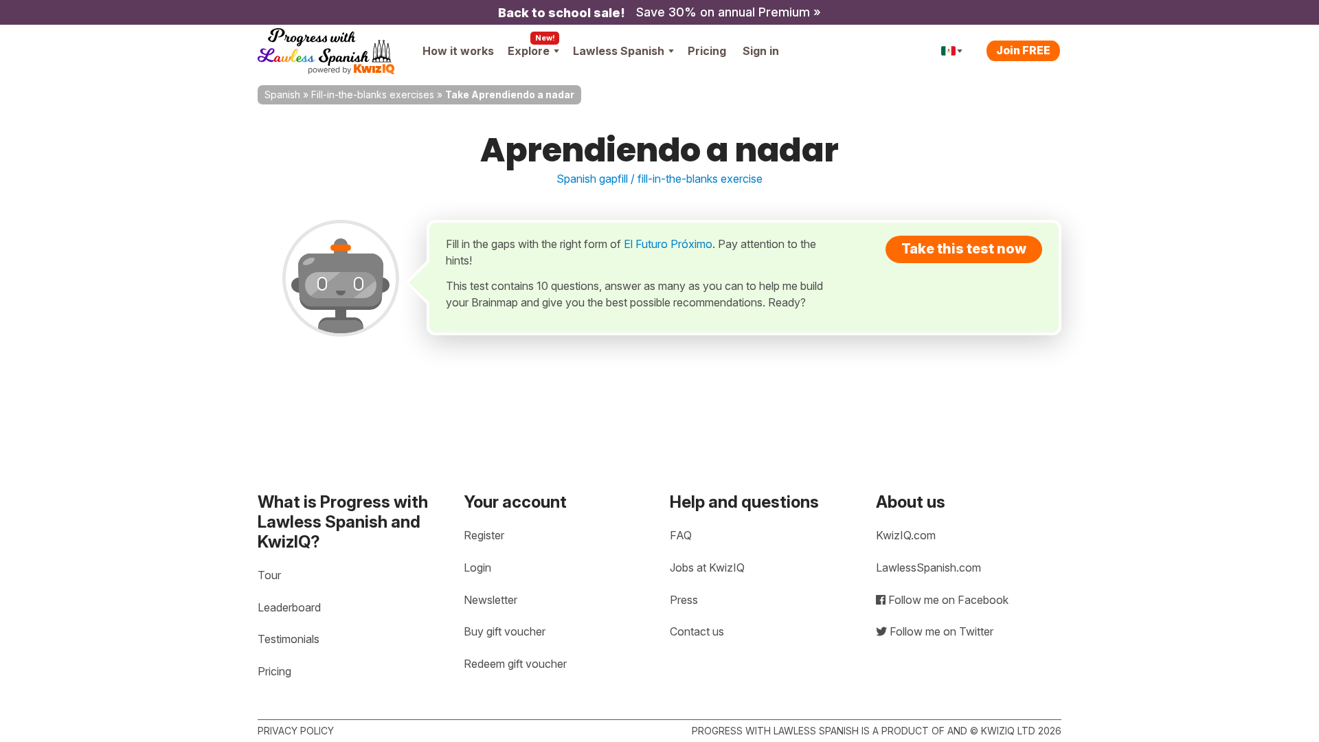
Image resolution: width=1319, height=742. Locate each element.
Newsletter (490, 600)
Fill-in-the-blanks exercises (372, 94)
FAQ (681, 535)
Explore (529, 51)
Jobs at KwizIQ (707, 567)
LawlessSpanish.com (928, 567)
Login (477, 567)
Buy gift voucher (504, 631)
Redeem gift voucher (515, 664)
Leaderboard (289, 607)
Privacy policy (296, 731)
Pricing (707, 51)
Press (684, 600)
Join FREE (1023, 50)
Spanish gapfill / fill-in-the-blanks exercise (659, 179)
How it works (458, 51)
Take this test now (963, 248)
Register (484, 535)
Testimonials (288, 639)
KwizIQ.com (906, 535)
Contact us (697, 631)
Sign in (761, 51)
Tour (269, 575)
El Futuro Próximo (668, 244)
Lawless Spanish (618, 51)
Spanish (282, 94)
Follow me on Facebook (947, 600)
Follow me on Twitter (940, 631)
